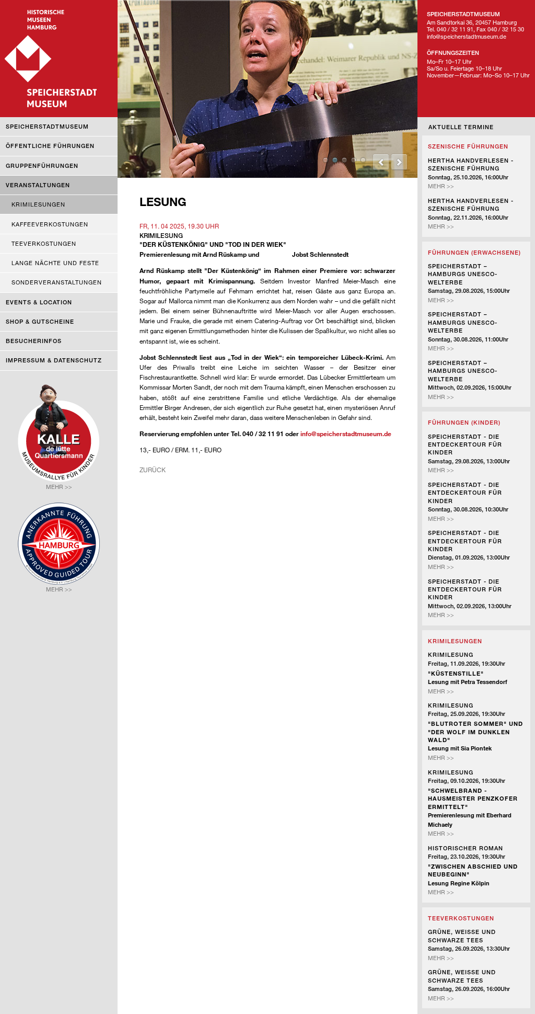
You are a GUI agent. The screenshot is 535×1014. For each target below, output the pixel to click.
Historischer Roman (465, 848)
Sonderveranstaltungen (56, 282)
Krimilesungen (38, 204)
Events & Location (39, 302)
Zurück (152, 469)
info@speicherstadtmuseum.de (345, 433)
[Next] (399, 162)
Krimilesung (450, 654)
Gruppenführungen (42, 165)
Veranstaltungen (38, 184)
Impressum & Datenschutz (54, 360)
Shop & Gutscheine (40, 321)
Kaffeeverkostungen (49, 224)
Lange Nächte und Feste (55, 262)
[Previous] (381, 162)
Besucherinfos (34, 340)
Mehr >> (441, 186)
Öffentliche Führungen (50, 145)
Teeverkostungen (43, 243)
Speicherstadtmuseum (47, 126)
